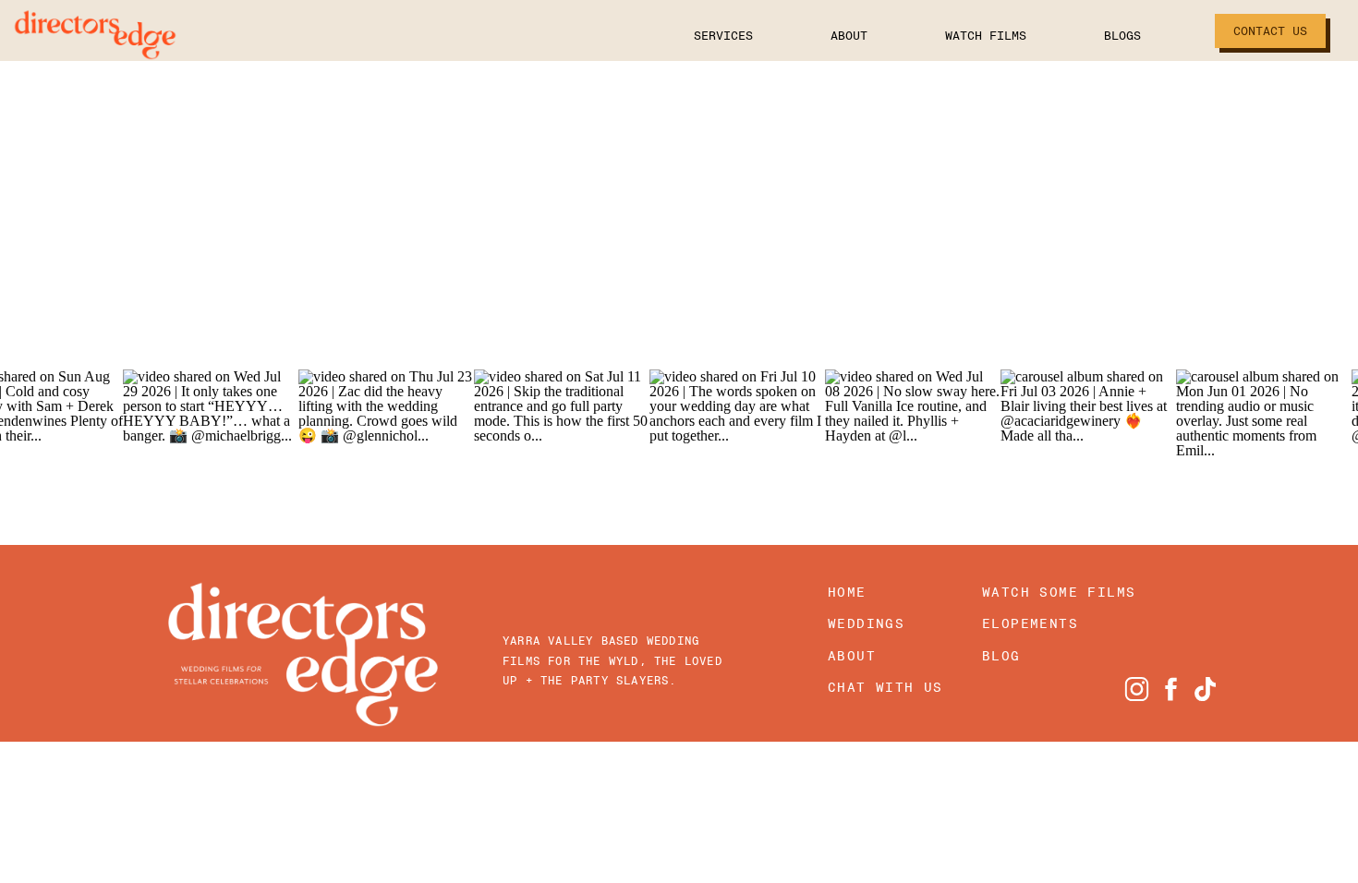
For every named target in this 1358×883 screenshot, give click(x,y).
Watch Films (985, 35)
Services (723, 35)
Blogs (1122, 35)
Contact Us (1270, 31)
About (849, 35)
